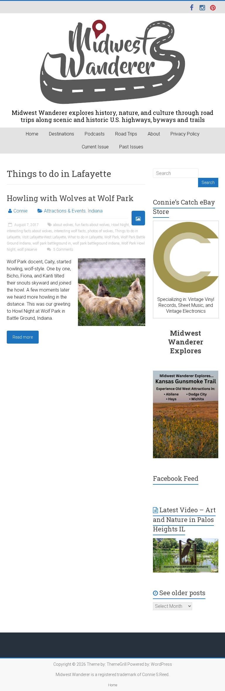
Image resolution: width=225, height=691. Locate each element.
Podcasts (95, 134)
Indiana (95, 211)
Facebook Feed (175, 478)
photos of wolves (100, 231)
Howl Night (120, 225)
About (154, 134)
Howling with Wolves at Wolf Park (70, 198)
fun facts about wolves (92, 225)
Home (32, 134)
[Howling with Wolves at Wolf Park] (111, 261)
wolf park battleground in (52, 243)
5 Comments (62, 249)
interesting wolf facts (70, 231)
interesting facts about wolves (29, 231)
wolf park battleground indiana (96, 243)
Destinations (61, 134)
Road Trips (126, 134)
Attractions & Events (65, 211)
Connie (20, 211)
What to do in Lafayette (85, 237)
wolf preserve (27, 249)
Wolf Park (111, 237)
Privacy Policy (185, 134)
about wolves (63, 225)
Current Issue (95, 147)
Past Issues (131, 147)
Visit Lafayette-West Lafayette (44, 237)
